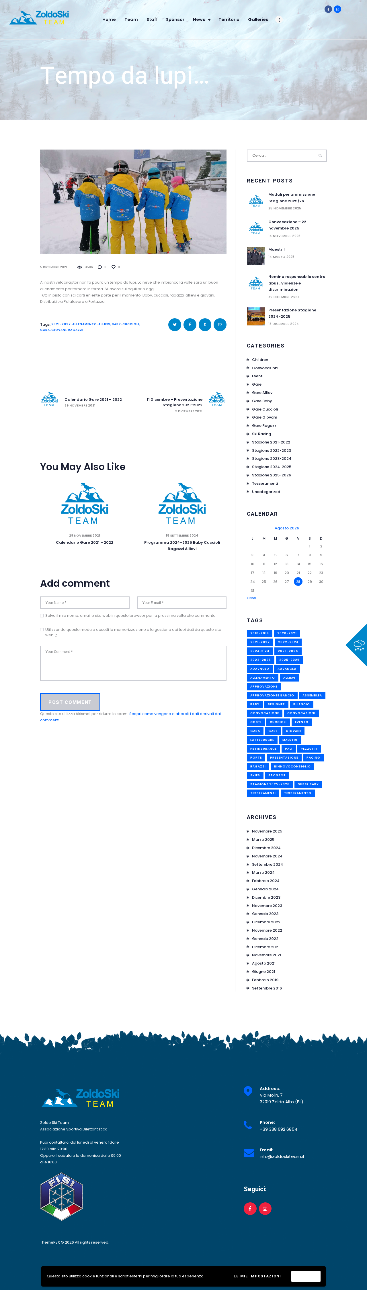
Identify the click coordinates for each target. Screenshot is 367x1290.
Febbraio (266, 880)
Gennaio (265, 889)
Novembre (267, 831)
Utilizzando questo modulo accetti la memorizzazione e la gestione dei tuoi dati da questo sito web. (133, 632)
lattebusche (262, 740)
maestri (289, 740)
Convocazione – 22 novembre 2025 (287, 225)
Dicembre (266, 848)
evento (302, 722)
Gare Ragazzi (264, 425)
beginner (276, 704)
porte (256, 757)
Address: (270, 1088)
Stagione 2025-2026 (271, 475)
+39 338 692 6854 (278, 1129)
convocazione (264, 713)
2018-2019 (259, 633)
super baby (308, 784)
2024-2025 (260, 660)
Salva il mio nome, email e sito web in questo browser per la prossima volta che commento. (130, 615)
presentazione (284, 757)
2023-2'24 (260, 651)
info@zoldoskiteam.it (282, 1156)
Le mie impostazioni (257, 1276)
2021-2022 (61, 324)
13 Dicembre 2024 (283, 323)
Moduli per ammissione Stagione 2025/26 (291, 197)
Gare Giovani (264, 417)
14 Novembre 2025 (284, 235)
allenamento (84, 324)
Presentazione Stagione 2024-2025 (292, 313)
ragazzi (75, 330)
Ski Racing (261, 434)
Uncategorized (266, 491)
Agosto (264, 963)
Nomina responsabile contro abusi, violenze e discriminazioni (296, 283)
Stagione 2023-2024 (271, 458)
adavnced (259, 669)
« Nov (251, 598)
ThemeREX (50, 1242)
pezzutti (309, 749)
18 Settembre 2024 (182, 535)
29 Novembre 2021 (84, 535)
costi (255, 722)
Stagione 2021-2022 (271, 442)
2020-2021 (287, 633)
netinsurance (263, 749)
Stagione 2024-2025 (271, 467)
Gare (256, 384)
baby (116, 324)
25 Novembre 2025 (284, 208)
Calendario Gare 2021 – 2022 (84, 542)
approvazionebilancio (272, 695)
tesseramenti (263, 793)
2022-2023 (288, 642)
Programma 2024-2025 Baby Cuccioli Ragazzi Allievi (182, 545)
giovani (59, 330)
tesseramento (297, 793)
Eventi (257, 376)
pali (288, 749)
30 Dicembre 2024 (284, 296)
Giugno (263, 971)
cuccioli (130, 324)
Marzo (263, 839)
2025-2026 (289, 660)
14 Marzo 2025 (281, 256)
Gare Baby (262, 401)
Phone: (267, 1122)
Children (260, 359)
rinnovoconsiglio (292, 766)
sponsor (277, 775)
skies (255, 775)
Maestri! (276, 249)
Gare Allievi (262, 392)
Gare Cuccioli (265, 409)
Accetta (306, 1276)
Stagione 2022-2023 (271, 450)
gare (273, 731)
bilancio (301, 704)
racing (313, 757)
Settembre (267, 864)
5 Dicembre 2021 (53, 267)
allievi (104, 324)
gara (45, 330)
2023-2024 (288, 651)
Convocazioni (265, 368)
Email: (266, 1150)
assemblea (312, 695)
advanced (287, 669)
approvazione (264, 686)
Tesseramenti (265, 483)
